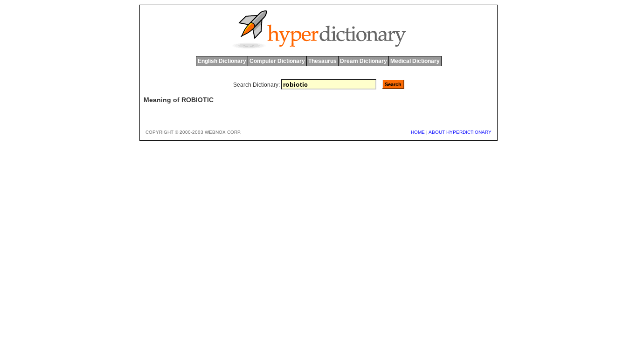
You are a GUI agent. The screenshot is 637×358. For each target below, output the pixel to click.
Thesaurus (322, 61)
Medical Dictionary (415, 61)
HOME (418, 132)
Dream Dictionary (363, 61)
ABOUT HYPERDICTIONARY (460, 132)
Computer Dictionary (277, 61)
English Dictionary (222, 61)
